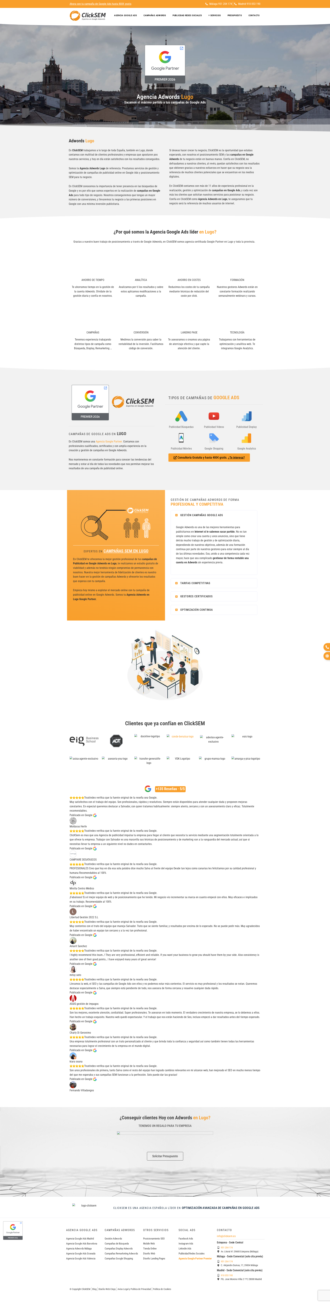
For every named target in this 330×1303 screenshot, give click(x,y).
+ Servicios (214, 15)
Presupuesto (235, 15)
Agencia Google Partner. (109, 441)
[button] (214, 515)
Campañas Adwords (155, 15)
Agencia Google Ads (125, 15)
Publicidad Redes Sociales (187, 15)
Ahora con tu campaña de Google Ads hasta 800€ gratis (100, 3)
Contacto (254, 15)
